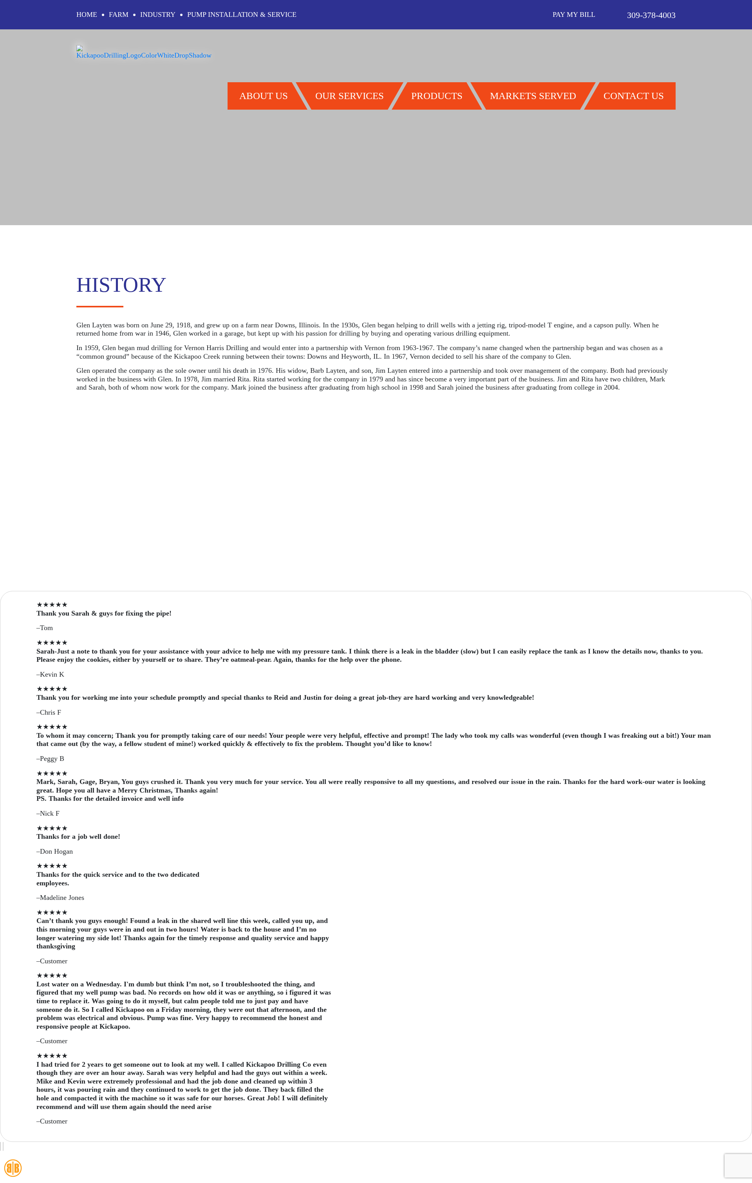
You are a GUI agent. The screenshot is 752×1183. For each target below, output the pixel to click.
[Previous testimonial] (0, 1146)
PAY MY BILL (574, 14)
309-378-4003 (651, 15)
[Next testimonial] (3, 1146)
